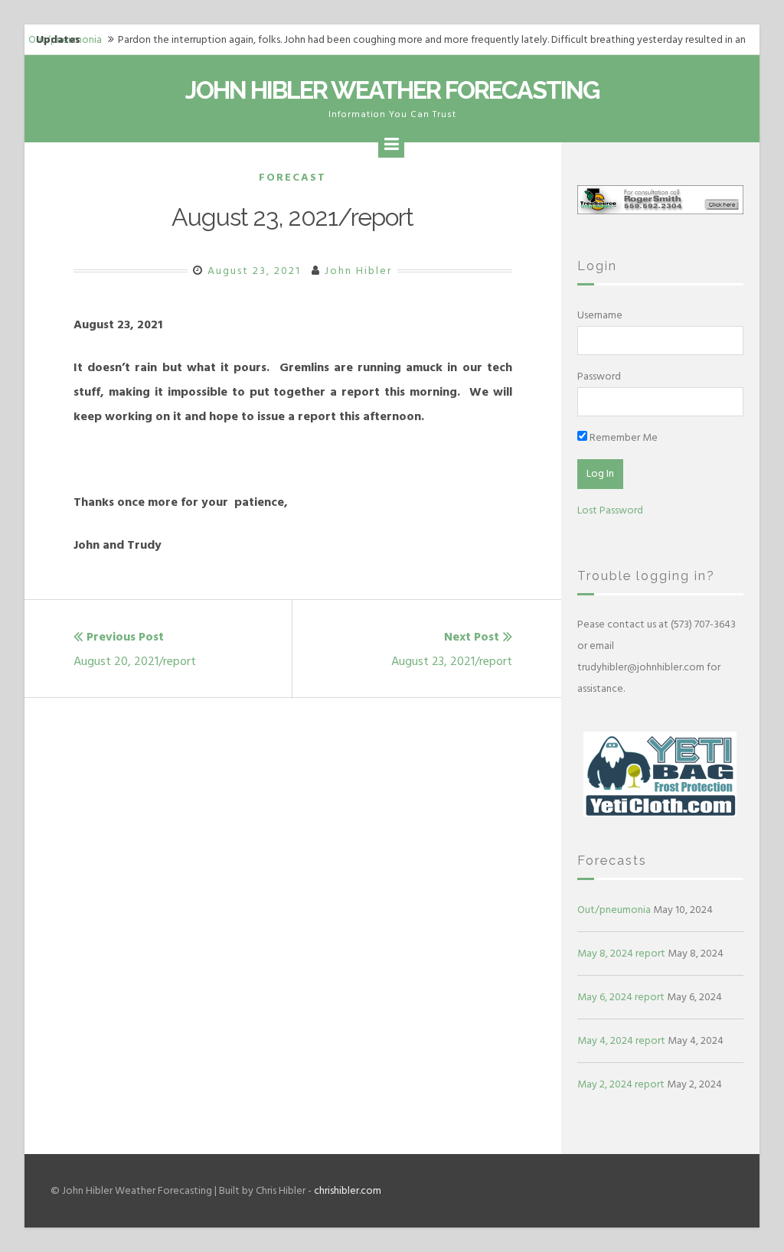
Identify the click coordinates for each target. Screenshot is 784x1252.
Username (599, 315)
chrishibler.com (347, 1190)
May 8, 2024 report (621, 953)
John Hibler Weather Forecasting (392, 90)
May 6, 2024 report (621, 997)
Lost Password (610, 510)
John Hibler (358, 270)
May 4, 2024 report (621, 1040)
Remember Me (622, 437)
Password (599, 376)
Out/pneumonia (614, 909)
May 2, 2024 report (621, 1084)
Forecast (292, 177)
